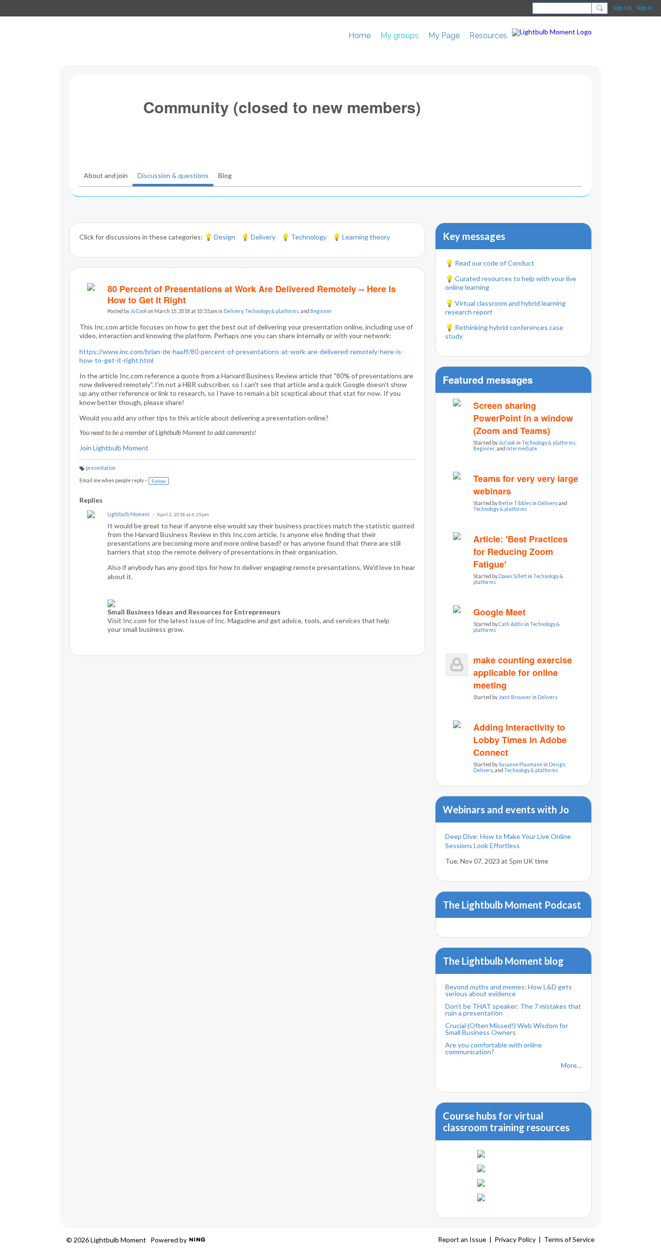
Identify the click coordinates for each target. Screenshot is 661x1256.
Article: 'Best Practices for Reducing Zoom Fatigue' (520, 551)
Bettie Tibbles (514, 503)
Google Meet (499, 612)
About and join (106, 175)
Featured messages (488, 380)
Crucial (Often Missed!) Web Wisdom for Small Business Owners (506, 1028)
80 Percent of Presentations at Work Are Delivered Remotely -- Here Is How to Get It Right (251, 294)
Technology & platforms (272, 311)
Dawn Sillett (512, 576)
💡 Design (222, 237)
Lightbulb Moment (128, 514)
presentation (101, 468)
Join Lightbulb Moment (114, 448)
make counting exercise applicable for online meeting (522, 672)
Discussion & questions (173, 175)
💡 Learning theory (361, 237)
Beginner (321, 311)
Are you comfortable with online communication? (493, 1048)
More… (571, 1065)
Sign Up (622, 7)
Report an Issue (462, 1239)
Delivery (233, 311)
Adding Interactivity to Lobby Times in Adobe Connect (520, 740)
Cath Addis (511, 624)
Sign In (644, 7)
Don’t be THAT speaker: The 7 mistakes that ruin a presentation (513, 1009)
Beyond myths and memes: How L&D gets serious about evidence (508, 990)
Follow (158, 481)
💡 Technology (304, 237)
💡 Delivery (259, 237)
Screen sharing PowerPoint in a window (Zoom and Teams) (523, 418)
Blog (225, 175)
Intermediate (521, 448)
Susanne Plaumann (520, 764)
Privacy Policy (515, 1239)
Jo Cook (138, 311)
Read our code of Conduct (494, 263)
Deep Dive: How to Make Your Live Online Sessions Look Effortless (508, 840)
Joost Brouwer (514, 697)
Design (557, 764)
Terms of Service (569, 1239)
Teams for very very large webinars (525, 484)
